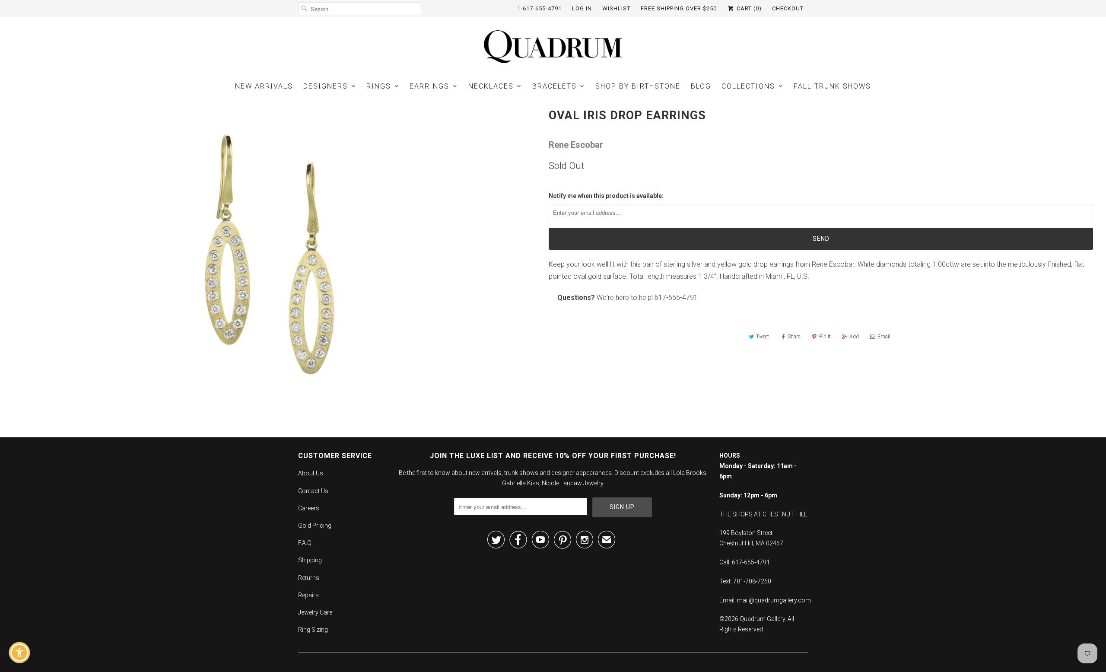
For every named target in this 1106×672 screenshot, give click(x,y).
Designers (325, 86)
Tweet (762, 337)
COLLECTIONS (748, 86)
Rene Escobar (576, 145)
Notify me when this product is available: (606, 195)
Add (854, 337)
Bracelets (554, 86)
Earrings (429, 86)
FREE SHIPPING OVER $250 (679, 8)
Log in (582, 8)
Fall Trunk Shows (832, 86)
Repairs (308, 595)
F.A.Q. (305, 542)
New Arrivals (264, 86)
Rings (378, 86)
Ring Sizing (313, 629)
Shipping (310, 560)
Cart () (748, 8)
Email (883, 337)
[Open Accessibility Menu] (19, 652)
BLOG (701, 86)
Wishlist (616, 8)
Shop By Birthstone (637, 86)
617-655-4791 (676, 297)
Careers (308, 508)
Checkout (788, 8)
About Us (310, 473)
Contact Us (313, 490)
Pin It (825, 337)
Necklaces (491, 86)
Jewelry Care (315, 612)
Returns (308, 577)
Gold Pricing (314, 525)
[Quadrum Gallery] (553, 46)
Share (794, 337)
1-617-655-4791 (539, 8)
